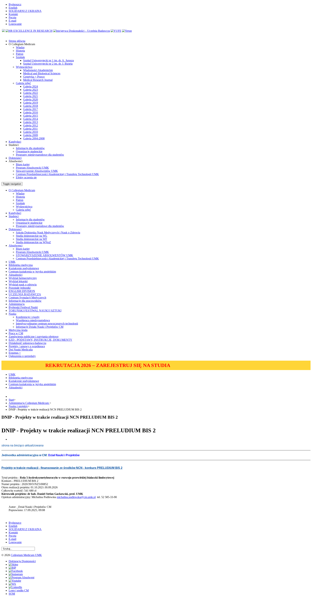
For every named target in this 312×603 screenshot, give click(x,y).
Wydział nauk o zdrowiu (23, 284)
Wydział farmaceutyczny (23, 278)
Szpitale (20, 57)
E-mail (12, 20)
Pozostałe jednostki (20, 287)
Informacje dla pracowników (25, 300)
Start (11, 399)
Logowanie (15, 23)
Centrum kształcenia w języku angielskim (32, 271)
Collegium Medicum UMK (26, 555)
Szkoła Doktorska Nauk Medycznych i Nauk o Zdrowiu (48, 232)
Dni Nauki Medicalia (21, 349)
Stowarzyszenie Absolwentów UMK (37, 170)
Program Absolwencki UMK (32, 167)
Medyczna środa (18, 330)
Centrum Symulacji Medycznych (27, 297)
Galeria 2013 (30, 122)
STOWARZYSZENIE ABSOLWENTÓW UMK (44, 255)
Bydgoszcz (15, 4)
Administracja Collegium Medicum (29, 403)
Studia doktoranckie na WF (31, 239)
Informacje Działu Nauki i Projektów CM (39, 326)
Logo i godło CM (19, 590)
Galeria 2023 (30, 89)
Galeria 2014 (30, 118)
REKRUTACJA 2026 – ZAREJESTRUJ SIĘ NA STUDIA (107, 365)
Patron (19, 53)
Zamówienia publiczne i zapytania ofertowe (33, 336)
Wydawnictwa (24, 66)
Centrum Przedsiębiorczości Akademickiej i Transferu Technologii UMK (57, 174)
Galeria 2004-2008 (34, 138)
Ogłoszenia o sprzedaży (22, 356)
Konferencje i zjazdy (28, 317)
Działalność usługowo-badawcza (27, 343)
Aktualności (15, 274)
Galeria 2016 (30, 112)
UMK (12, 261)
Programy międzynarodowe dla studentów (40, 154)
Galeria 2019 (30, 102)
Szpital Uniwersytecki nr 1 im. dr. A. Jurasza (48, 60)
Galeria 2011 (30, 128)
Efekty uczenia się (26, 177)
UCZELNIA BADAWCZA (25, 294)
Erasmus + (15, 352)
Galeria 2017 (30, 109)
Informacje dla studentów (30, 148)
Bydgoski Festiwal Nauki (23, 307)
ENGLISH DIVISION (22, 291)
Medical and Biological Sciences (41, 73)
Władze (20, 47)
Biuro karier (23, 164)
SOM (12, 593)
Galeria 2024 (30, 86)
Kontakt (13, 14)
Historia (20, 50)
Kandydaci (15, 213)
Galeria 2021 (30, 96)
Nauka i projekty (18, 406)
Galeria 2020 (30, 99)
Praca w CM (16, 333)
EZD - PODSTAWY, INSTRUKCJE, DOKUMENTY (40, 339)
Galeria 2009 (30, 135)
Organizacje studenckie (29, 151)
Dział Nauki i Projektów (63, 455)
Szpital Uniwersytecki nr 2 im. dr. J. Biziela (48, 63)
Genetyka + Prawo (34, 76)
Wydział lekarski (18, 281)
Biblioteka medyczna (21, 265)
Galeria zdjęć (23, 83)
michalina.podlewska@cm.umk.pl (76, 497)
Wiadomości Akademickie (38, 70)
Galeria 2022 (30, 92)
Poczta (12, 17)
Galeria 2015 (30, 115)
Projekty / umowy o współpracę (27, 346)
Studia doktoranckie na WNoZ (33, 242)
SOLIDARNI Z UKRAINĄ (25, 10)
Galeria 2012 (30, 125)
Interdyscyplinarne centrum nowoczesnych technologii (47, 323)
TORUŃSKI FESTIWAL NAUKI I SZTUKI (35, 310)
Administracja (17, 304)
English (13, 7)
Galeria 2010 (30, 131)
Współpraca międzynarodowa (33, 320)
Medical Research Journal (38, 79)
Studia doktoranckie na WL (31, 235)
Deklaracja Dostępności (22, 561)
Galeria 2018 (30, 105)
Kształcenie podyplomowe (24, 268)
